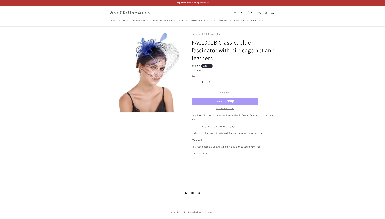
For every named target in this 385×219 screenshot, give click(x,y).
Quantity (195, 76)
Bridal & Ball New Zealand (187, 212)
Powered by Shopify (206, 212)
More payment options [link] (225, 108)
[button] (123, 20)
